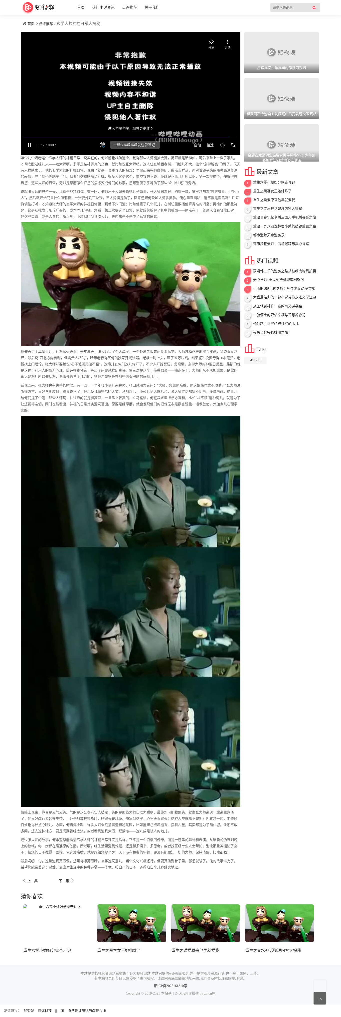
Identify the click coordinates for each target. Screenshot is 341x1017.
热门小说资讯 (103, 7)
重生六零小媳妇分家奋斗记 (274, 182)
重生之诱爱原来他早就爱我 (274, 200)
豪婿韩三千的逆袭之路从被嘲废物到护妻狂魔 (284, 271)
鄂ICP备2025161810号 (170, 986)
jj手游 (59, 1011)
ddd (255, 360)
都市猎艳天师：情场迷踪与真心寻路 (281, 244)
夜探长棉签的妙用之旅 (270, 332)
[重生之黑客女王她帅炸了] (131, 923)
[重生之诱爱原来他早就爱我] (205, 923)
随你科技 (45, 1011)
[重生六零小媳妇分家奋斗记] (57, 923)
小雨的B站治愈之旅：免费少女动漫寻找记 (284, 289)
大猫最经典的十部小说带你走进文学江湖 (284, 297)
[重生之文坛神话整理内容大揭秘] (279, 923)
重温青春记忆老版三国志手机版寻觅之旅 (284, 217)
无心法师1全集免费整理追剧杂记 (278, 280)
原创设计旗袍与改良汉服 (87, 1011)
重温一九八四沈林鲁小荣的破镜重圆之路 (284, 226)
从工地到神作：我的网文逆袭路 (277, 306)
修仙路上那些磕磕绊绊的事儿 (276, 324)
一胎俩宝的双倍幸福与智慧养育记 (279, 315)
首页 (81, 7)
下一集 (67, 880)
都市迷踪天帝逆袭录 (269, 235)
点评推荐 (129, 7)
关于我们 (152, 7)
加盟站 (29, 1011)
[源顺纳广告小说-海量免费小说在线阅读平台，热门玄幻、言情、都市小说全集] (39, 7)
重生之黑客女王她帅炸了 (272, 191)
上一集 (30, 880)
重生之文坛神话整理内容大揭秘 (277, 208)
